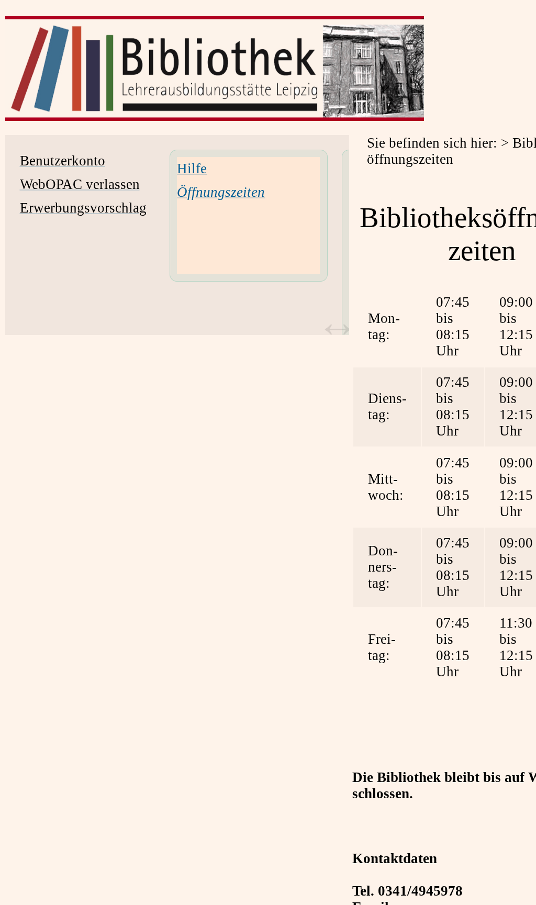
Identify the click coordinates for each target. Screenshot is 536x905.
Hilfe (192, 168)
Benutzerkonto (62, 161)
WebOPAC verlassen (80, 184)
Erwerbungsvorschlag (83, 208)
